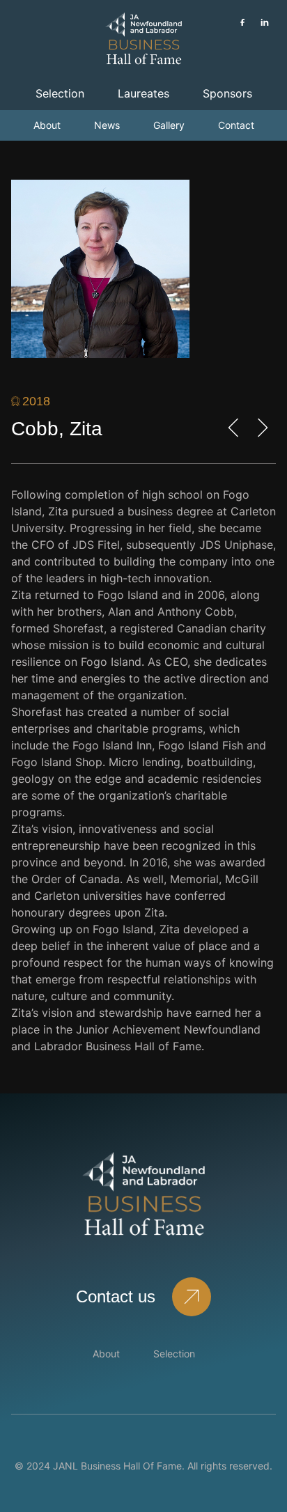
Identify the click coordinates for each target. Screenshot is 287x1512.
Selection (60, 93)
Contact (236, 125)
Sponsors (227, 93)
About (47, 125)
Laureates (143, 93)
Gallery (169, 125)
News (107, 125)
